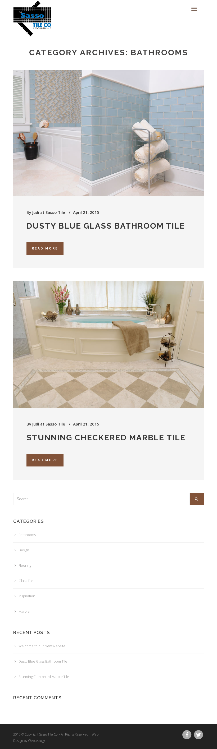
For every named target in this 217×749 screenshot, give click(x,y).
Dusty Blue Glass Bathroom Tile (105, 225)
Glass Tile (26, 580)
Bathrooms (27, 534)
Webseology (36, 740)
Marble (24, 611)
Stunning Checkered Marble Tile (106, 437)
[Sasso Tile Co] (33, 6)
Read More (45, 248)
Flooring (25, 565)
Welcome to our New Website (42, 646)
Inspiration (27, 596)
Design (24, 550)
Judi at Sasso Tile (48, 212)
